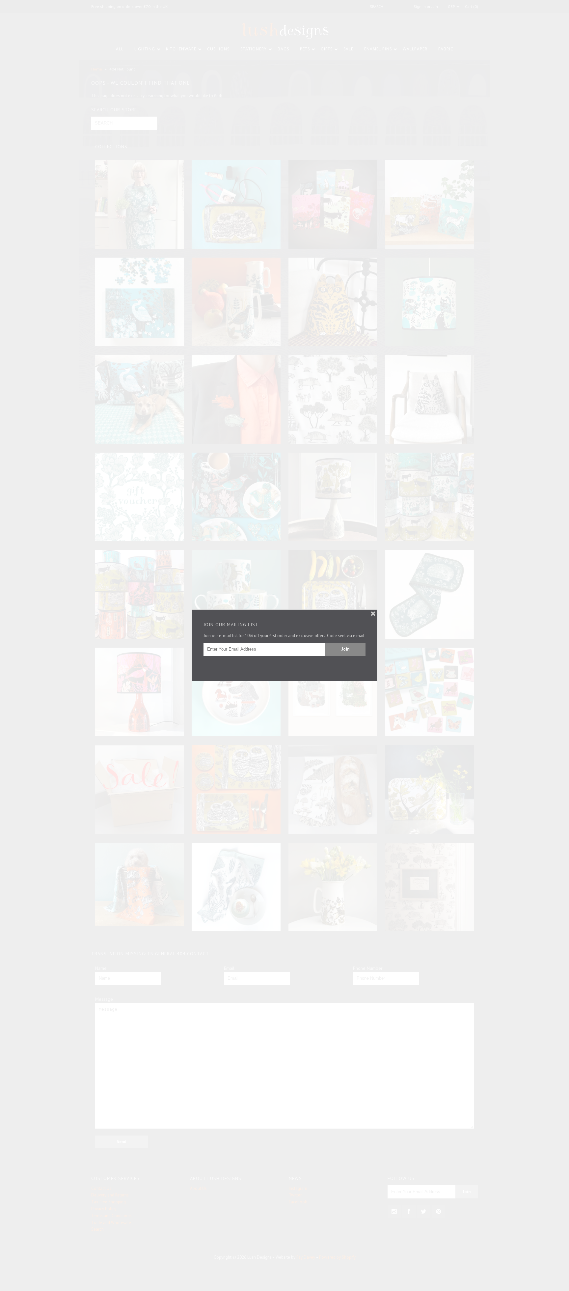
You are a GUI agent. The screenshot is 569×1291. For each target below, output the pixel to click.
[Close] (373, 613)
